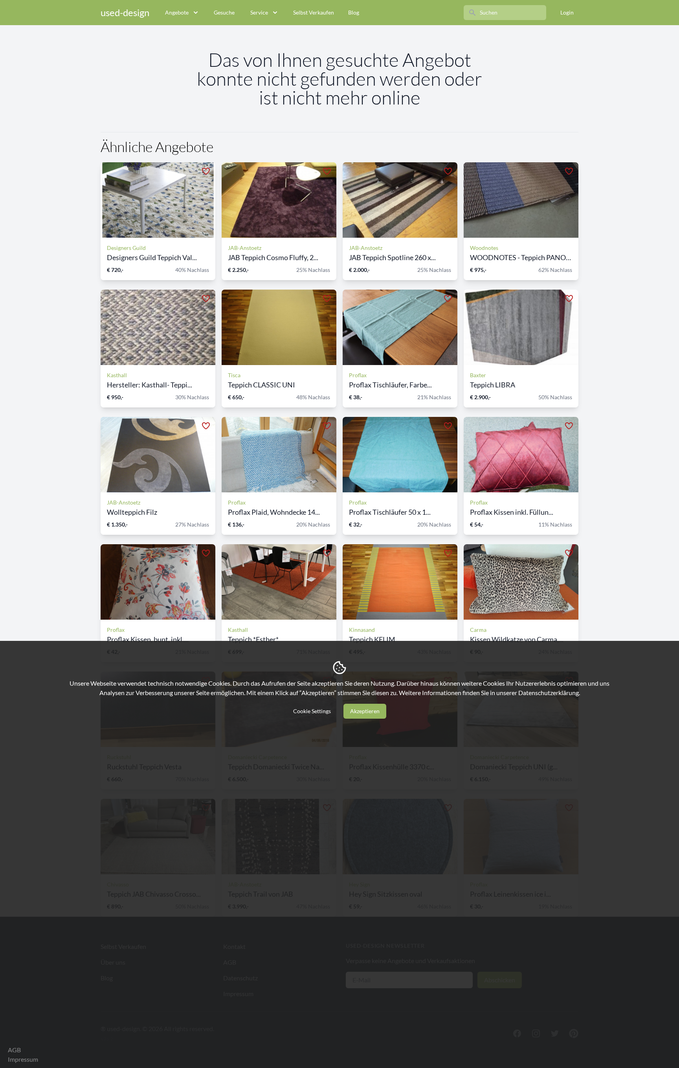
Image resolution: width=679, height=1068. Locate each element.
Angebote (177, 12)
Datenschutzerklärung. (549, 692)
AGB (14, 1049)
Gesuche (224, 12)
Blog (353, 12)
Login (567, 12)
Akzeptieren (365, 711)
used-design (125, 12)
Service (259, 12)
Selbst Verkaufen (313, 12)
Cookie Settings (312, 711)
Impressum (23, 1059)
